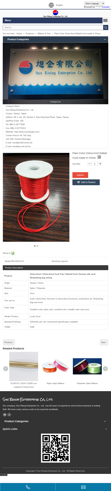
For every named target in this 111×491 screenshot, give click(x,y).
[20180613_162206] (55, 73)
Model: (8, 261)
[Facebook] (5, 415)
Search (105, 27)
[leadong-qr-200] (55, 448)
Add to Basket (88, 182)
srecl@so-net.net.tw (21, 146)
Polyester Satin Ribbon (87, 383)
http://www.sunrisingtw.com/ (26, 132)
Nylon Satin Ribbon (55, 383)
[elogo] (55, 14)
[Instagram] (9, 415)
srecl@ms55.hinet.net (22, 142)
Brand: (55, 261)
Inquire (80, 175)
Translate (105, 7)
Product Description (14, 268)
